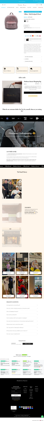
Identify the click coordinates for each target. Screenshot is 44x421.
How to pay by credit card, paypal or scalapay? (17, 317)
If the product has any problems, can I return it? (17, 330)
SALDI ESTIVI (3, 7)
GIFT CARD (40, 0)
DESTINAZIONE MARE (10, 7)
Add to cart (33, 31)
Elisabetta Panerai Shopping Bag (32, 81)
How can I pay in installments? (13, 333)
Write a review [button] (28, 343)
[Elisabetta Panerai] (22, 4)
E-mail (25, 388)
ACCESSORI (35, 7)
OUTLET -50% (40, 7)
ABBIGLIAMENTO (23, 7)
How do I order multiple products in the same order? (18, 308)
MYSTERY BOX (40, 2)
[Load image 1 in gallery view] (12, 21)
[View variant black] (25, 21)
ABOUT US (36, 0)
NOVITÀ (17, 7)
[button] (36, 420)
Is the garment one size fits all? (13, 305)
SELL (34, 0)
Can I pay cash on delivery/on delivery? (15, 327)
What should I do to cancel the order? (15, 324)
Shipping (25, 392)
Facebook (36, 388)
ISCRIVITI (16, 395)
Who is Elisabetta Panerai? (12, 311)
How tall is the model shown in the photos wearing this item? (20, 321)
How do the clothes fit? (12, 314)
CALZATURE (29, 7)
